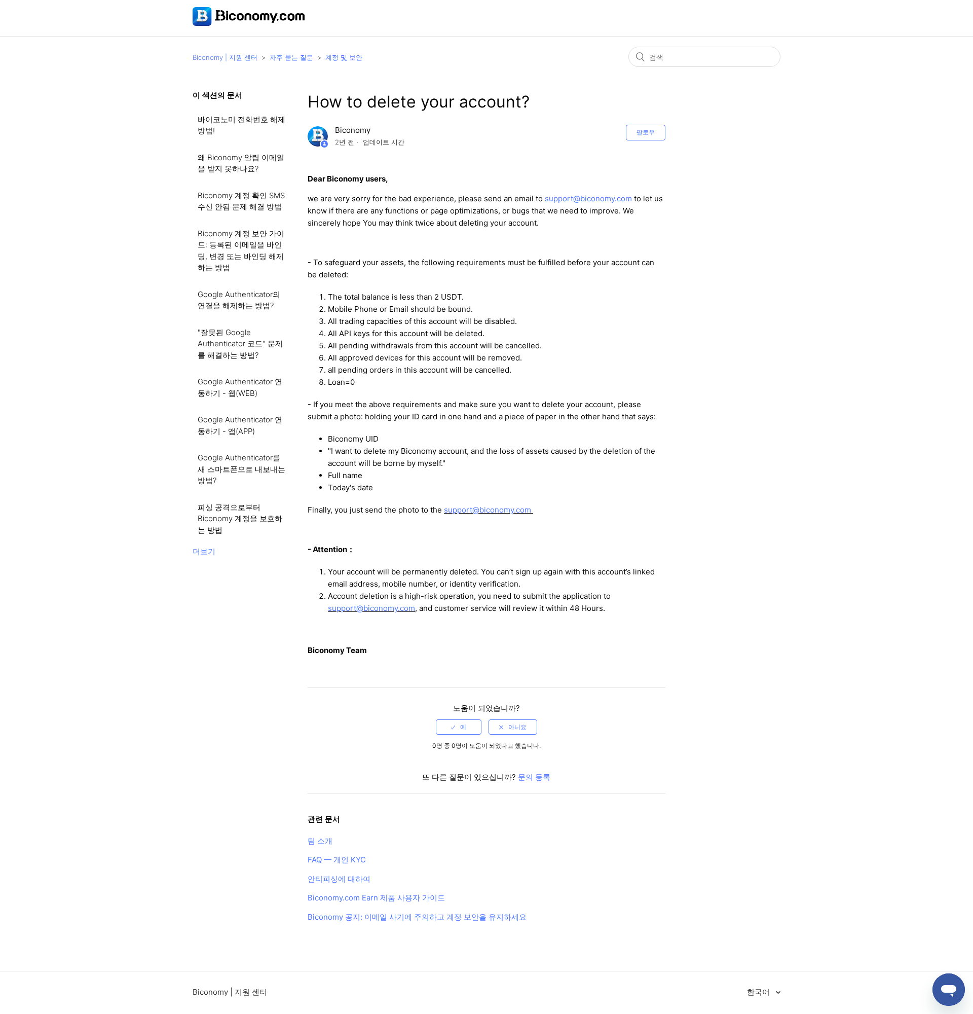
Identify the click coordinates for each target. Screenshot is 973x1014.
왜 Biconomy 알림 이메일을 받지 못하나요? (241, 163)
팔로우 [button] (646, 132)
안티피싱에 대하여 (339, 879)
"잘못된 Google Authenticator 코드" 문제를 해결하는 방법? (240, 344)
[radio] (458, 727)
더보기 (204, 551)
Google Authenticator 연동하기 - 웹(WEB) (240, 387)
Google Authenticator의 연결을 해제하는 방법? (239, 300)
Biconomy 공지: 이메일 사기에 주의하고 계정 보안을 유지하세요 (417, 917)
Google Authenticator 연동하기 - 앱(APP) (240, 425)
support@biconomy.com (588, 198)
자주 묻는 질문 (291, 57)
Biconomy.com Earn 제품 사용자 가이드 (376, 897)
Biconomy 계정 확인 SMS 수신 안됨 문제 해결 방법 (241, 201)
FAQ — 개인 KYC (337, 859)
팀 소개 (320, 841)
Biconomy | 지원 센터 (225, 57)
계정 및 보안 (343, 57)
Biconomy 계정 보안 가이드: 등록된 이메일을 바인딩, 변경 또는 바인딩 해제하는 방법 (241, 251)
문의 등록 (534, 777)
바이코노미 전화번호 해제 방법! (241, 125)
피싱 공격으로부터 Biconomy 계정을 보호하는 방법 (240, 518)
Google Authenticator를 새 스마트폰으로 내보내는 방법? (241, 469)
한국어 (759, 992)
